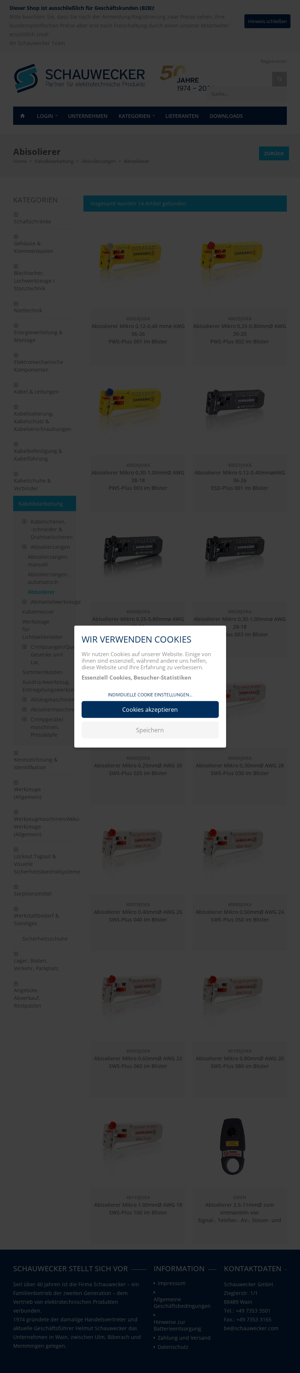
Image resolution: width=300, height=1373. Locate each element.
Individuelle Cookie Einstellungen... (150, 695)
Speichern (150, 730)
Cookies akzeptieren (150, 709)
